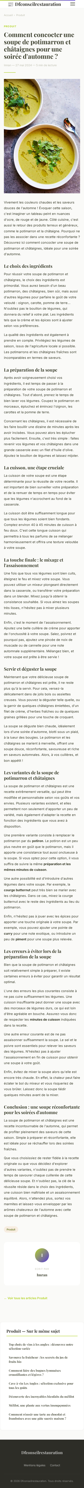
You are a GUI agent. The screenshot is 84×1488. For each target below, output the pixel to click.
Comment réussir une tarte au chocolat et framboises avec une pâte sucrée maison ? (37, 1416)
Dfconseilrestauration (34, 4)
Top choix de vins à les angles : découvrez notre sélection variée (41, 1346)
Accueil (8, 15)
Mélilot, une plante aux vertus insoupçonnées (40, 1405)
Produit (20, 15)
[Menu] (73, 4)
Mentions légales (34, 1465)
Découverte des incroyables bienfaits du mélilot (41, 1396)
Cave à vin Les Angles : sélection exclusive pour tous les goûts (41, 1385)
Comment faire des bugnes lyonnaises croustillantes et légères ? (35, 1373)
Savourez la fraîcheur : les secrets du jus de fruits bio (38, 1359)
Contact (55, 1465)
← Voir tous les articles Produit (25, 1298)
